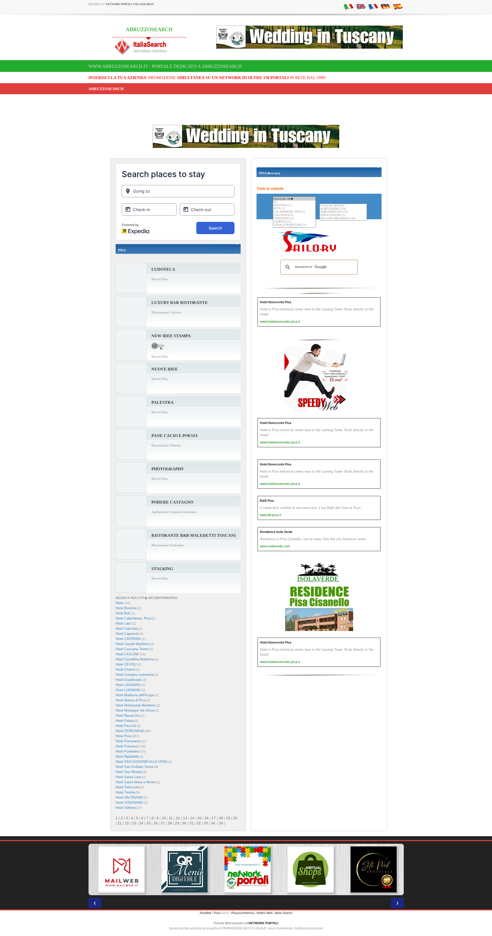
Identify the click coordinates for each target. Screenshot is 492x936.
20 (235, 818)
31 (191, 823)
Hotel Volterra (126, 808)
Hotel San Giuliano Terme (134, 767)
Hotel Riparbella (127, 756)
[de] (385, 6)
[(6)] (294, 202)
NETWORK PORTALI (263, 923)
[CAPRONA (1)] (294, 222)
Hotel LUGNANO (128, 690)
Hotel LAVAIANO (128, 685)
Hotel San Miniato (129, 772)
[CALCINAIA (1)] (294, 215)
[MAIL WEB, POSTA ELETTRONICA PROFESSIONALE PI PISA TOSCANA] (120, 869)
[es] (398, 6)
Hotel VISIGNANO (129, 802)
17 (214, 818)
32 (199, 823)
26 (155, 823)
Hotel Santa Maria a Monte (135, 782)
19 (228, 818)
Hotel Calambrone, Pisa (133, 618)
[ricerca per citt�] (294, 199)
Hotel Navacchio (128, 715)
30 (184, 823)
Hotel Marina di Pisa (131, 700)
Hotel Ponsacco (127, 746)
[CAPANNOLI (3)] (294, 218)
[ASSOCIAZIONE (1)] (343, 215)
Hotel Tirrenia (125, 792)
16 (206, 818)
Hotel (120, 603)
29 (177, 823)
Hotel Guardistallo (129, 680)
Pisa (217, 913)
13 (185, 818)
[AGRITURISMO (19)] (343, 209)
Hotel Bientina (126, 608)
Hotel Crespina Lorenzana (135, 675)
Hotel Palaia (125, 721)
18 (221, 818)
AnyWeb (205, 913)
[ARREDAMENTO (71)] (343, 212)
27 (163, 823)
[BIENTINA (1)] (294, 205)
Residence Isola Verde (276, 532)
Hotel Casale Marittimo (132, 644)
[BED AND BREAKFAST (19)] (343, 218)
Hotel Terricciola (127, 787)
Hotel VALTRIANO (129, 797)
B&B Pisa (267, 501)
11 (171, 818)
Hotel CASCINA (127, 654)
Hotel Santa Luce (128, 777)
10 (164, 818)
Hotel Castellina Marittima (135, 659)
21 (120, 823)
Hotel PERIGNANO (130, 731)
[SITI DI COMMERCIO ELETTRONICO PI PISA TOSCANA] (309, 869)
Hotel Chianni (125, 669)
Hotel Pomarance (128, 741)
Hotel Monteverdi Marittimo (136, 705)
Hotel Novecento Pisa (275, 302)
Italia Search (283, 913)
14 (192, 818)
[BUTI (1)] (294, 208)
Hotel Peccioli (126, 726)
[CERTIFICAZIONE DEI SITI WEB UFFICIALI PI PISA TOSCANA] (372, 869)
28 (170, 823)
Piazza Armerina (242, 913)
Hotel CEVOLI (126, 664)
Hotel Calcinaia (127, 628)
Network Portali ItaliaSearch (129, 4)
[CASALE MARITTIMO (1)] (294, 225)
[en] (361, 6)
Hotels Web (265, 913)
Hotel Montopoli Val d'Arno (135, 710)
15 (199, 818)
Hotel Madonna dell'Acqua (135, 695)
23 (134, 823)
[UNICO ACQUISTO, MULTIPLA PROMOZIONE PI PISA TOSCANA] (246, 869)
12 (178, 818)
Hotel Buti (123, 613)
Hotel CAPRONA (128, 639)
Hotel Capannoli (127, 634)
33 (206, 823)
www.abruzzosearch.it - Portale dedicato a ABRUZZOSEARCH (165, 66)
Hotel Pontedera (127, 751)
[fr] (373, 6)
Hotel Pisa (123, 736)
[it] (348, 6)
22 (127, 823)
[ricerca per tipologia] (343, 205)
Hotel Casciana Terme (132, 649)
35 (221, 823)
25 (148, 823)
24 (141, 823)
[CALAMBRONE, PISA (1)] (294, 212)
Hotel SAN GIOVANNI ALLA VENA (141, 762)
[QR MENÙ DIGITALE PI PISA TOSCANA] (183, 869)
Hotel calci (123, 623)
